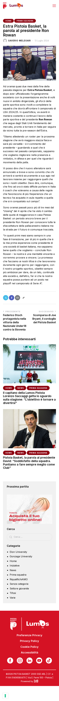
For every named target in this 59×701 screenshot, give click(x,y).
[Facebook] (11, 297)
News (20, 388)
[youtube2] (39, 660)
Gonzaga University (21, 556)
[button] (54, 5)
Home (8, 21)
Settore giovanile (19, 588)
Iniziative (15, 565)
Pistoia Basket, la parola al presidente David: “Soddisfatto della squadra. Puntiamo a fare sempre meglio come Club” (29, 463)
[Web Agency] (36, 681)
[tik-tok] (49, 660)
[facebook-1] (10, 660)
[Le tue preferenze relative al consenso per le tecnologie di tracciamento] (5, 696)
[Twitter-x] (5, 297)
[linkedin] (29, 660)
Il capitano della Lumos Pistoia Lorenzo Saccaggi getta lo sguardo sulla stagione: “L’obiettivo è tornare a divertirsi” (29, 398)
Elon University (18, 551)
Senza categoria (19, 583)
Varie (12, 597)
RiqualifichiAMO (19, 579)
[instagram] (20, 660)
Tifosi (13, 592)
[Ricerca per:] (29, 536)
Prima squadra (25, 21)
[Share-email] (17, 297)
